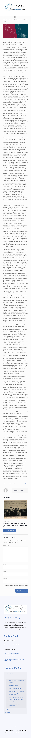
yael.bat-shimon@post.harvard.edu (14, 659)
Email (5, 571)
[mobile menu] (28, 3)
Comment (6, 545)
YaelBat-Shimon (16, 20)
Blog (8, 709)
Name (5, 564)
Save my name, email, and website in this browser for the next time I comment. (15, 586)
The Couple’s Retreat (15, 688)
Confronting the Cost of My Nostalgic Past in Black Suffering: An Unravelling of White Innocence (15, 525)
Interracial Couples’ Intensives (14, 705)
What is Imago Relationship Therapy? (16, 681)
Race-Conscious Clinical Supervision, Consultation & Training (17, 699)
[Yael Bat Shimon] (15, 7)
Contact (9, 712)
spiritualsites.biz (10, 732)
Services (9, 677)
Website (5, 578)
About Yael (10, 674)
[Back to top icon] (15, 726)
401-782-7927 (7, 661)
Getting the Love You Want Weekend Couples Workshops (16, 693)
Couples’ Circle (13, 685)
